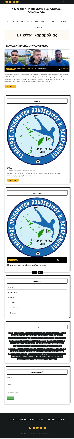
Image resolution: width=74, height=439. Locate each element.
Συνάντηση (31, 354)
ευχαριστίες (32, 343)
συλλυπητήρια (22, 354)
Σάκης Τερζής (45, 351)
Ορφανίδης (31, 348)
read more (10, 86)
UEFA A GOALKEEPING (34, 332)
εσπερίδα (18, 343)
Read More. (12, 180)
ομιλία (24, 348)
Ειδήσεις (13, 303)
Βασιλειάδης (46, 338)
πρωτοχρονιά (22, 351)
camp (10, 332)
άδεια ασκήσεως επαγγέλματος (44, 335)
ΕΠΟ (63, 340)
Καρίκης (24, 346)
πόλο (63, 348)
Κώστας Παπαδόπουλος (29, 68)
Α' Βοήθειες (31, 335)
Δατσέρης (30, 340)
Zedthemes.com (36, 433)
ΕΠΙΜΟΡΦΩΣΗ (40, 22)
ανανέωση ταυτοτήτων (24, 338)
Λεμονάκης (58, 346)
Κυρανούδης (45, 346)
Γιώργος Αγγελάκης (14, 340)
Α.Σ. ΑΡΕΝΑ (22, 335)
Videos (12, 287)
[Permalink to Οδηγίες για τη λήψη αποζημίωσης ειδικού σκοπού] (37, 227)
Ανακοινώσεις (11, 68)
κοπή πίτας (31, 346)
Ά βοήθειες (14, 335)
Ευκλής (25, 343)
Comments (63, 68)
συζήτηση (60, 351)
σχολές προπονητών (54, 354)
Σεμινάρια (13, 313)
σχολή (63, 354)
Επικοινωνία (37, 27)
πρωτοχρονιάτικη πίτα (34, 351)
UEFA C (50, 332)
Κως (52, 346)
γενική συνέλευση (60, 338)
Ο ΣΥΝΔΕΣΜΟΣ (18, 22)
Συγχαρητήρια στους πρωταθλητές (27, 46)
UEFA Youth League (59, 332)
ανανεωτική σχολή (36, 338)
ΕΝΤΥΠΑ (52, 22)
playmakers (17, 332)
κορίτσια (38, 346)
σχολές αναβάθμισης (41, 354)
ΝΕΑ (8, 22)
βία (52, 338)
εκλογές (58, 340)
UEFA (24, 332)
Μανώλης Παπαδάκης (15, 348)
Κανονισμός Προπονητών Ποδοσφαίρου (53, 343)
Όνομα (9, 384)
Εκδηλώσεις (62, 22)
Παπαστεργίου (46, 348)
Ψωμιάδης (53, 359)
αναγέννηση (12, 338)
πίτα (59, 348)
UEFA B (44, 332)
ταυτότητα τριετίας (41, 356)
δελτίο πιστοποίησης (40, 340)
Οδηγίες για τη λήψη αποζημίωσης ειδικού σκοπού (26, 265)
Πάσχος (54, 348)
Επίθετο (9, 377)
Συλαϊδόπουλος (13, 354)
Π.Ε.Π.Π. (38, 348)
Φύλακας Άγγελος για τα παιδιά (40, 359)
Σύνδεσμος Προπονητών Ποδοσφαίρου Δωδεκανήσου (37, 10)
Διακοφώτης (51, 340)
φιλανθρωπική (58, 356)
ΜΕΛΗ (29, 22)
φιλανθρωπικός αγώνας (24, 359)
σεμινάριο (53, 351)
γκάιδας (24, 340)
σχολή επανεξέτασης (28, 356)
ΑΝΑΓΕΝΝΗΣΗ (58, 335)
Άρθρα (12, 298)
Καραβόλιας (16, 346)
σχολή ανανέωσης (16, 356)
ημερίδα (39, 343)
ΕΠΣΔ (12, 343)
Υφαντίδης (50, 356)
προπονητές (14, 351)
